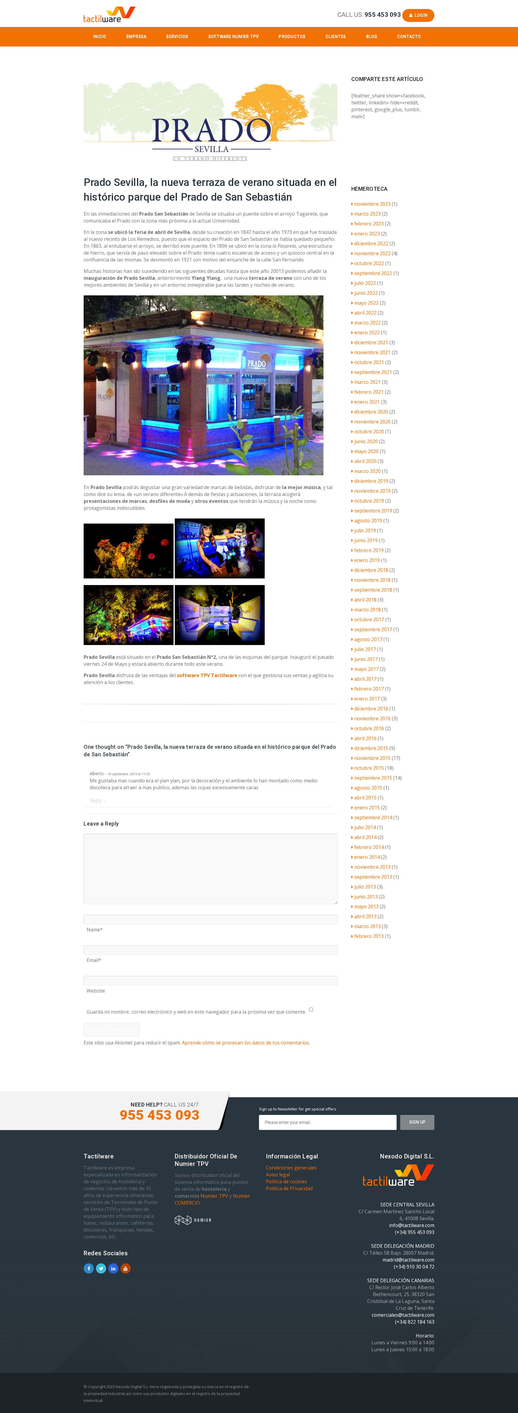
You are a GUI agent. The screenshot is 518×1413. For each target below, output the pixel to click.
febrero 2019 (369, 550)
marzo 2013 (367, 926)
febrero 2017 (369, 689)
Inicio (99, 36)
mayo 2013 (366, 906)
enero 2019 (367, 560)
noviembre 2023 (372, 204)
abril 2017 (365, 679)
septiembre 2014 (373, 817)
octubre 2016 (369, 728)
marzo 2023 (367, 214)
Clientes (336, 36)
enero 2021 (367, 402)
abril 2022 (365, 312)
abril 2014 (365, 837)
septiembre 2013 (373, 877)
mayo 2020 (366, 451)
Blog (371, 36)
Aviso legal (278, 1174)
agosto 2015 (368, 787)
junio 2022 (366, 293)
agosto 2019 (368, 520)
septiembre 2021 (373, 372)
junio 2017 (366, 659)
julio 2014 (365, 827)
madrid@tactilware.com (408, 1259)
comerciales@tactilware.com (403, 1315)
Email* (94, 958)
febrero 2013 (369, 936)
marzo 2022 (367, 322)
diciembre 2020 (371, 411)
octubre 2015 (369, 768)
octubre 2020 (369, 431)
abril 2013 (365, 916)
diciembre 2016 (371, 708)
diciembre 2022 (371, 243)
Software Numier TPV (233, 36)
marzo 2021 (367, 382)
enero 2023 (367, 233)
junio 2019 (366, 540)
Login (419, 15)
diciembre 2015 (371, 748)
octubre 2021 (369, 362)
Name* (95, 927)
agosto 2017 (368, 639)
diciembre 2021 (371, 342)
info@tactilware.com (411, 1225)
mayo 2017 (366, 669)
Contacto (409, 36)
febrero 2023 (369, 223)
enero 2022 (367, 332)
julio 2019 (365, 530)
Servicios (177, 36)
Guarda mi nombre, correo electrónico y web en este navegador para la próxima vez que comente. (196, 1009)
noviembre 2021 (372, 352)
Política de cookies (286, 1181)
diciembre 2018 (371, 570)
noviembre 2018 (372, 580)
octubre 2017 (369, 619)
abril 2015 (365, 797)
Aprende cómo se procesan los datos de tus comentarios (245, 1042)
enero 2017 (367, 698)
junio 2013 (366, 896)
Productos (291, 36)
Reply (98, 800)
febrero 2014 (369, 847)
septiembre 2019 (373, 510)
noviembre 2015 (372, 758)
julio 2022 (365, 283)
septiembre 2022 (373, 273)
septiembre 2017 (373, 629)
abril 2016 (365, 738)
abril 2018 (365, 599)
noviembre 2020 (372, 421)
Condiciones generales (291, 1167)
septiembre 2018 (373, 590)
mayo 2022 (366, 303)
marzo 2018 (367, 609)
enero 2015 (367, 807)
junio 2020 (366, 441)
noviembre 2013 (372, 867)
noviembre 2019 (372, 491)
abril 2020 (365, 461)
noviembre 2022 (372, 253)
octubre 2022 (369, 263)
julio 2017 (365, 649)
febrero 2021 (369, 392)
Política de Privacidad (289, 1188)
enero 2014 (367, 857)
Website (96, 988)
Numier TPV (214, 1196)
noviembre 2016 (372, 718)
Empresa (136, 36)
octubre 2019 (369, 500)
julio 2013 (365, 886)
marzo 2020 (367, 471)
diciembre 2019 (371, 481)
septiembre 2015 (373, 778)
